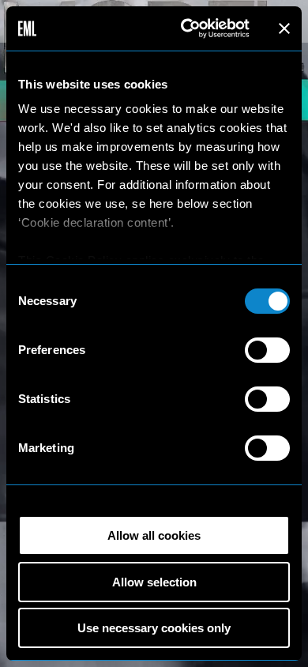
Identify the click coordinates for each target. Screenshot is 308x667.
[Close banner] (284, 28)
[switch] (267, 350)
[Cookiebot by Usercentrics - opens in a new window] (187, 28)
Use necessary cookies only (154, 628)
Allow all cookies (154, 535)
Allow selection (154, 582)
